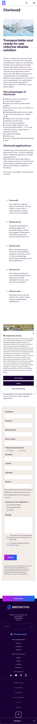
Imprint (18, 702)
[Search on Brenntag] (26, 3)
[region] (18, 362)
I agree (18, 383)
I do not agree (18, 378)
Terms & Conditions (18, 697)
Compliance (18, 692)
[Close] (33, 333)
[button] (34, 721)
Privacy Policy (18, 687)
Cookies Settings (19, 388)
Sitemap (18, 707)
